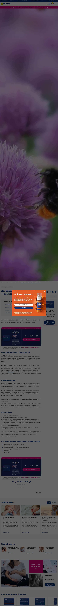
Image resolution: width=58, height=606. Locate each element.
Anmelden (24, 307)
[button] (44, 291)
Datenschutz (23, 312)
